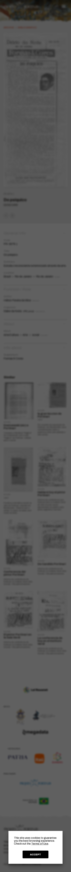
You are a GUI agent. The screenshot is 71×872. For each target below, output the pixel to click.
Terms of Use (39, 843)
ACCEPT (35, 854)
